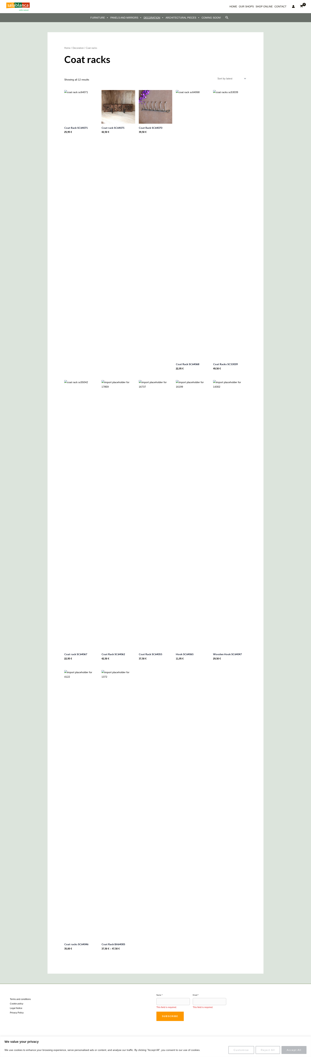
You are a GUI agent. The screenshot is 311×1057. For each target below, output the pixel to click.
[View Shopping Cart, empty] (301, 6)
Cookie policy (16, 1003)
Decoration (78, 48)
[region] (155, 1046)
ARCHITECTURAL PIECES (181, 17)
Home (67, 48)
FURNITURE (97, 17)
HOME (233, 6)
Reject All (268, 1050)
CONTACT (280, 6)
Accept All (294, 1050)
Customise (241, 1050)
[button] (227, 17)
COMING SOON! (211, 17)
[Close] (307, 1039)
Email (196, 995)
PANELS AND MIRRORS (124, 17)
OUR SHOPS (246, 6)
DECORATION (152, 17)
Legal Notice (16, 1008)
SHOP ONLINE (264, 6)
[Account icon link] (293, 6)
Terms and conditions (20, 999)
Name (159, 995)
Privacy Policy (17, 1012)
